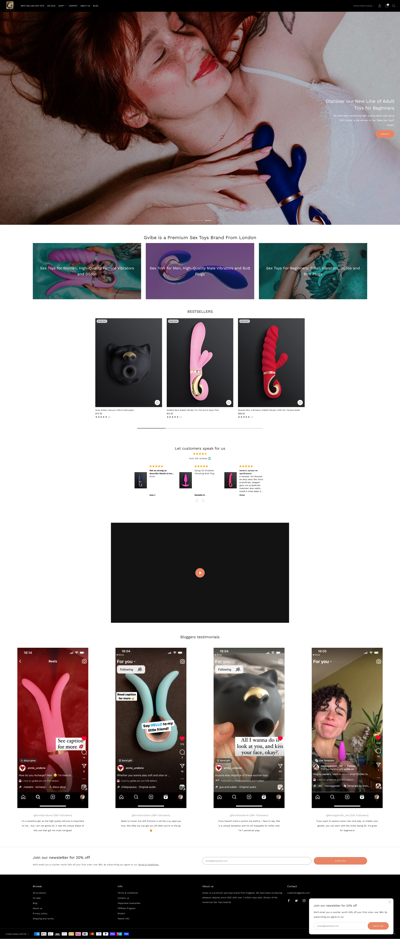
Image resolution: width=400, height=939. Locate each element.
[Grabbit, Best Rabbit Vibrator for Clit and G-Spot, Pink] (200, 362)
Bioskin (121, 913)
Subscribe (378, 926)
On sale (51, 6)
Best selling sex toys (32, 6)
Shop (61, 6)
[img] (200, 453)
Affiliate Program (126, 908)
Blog (95, 6)
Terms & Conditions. (148, 864)
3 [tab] (208, 220)
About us (85, 6)
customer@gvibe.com (298, 893)
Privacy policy (40, 913)
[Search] (393, 5)
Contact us (123, 898)
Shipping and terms (43, 918)
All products (39, 893)
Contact (73, 6)
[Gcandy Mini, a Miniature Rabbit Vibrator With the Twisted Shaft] (271, 362)
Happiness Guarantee (129, 903)
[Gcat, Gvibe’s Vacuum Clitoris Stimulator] (128, 362)
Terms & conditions (128, 893)
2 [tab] (200, 220)
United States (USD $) (362, 6)
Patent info (123, 918)
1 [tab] (192, 220)
